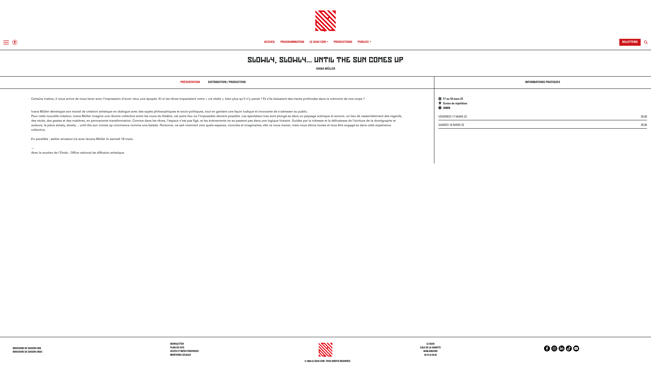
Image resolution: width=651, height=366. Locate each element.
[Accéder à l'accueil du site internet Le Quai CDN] (325, 18)
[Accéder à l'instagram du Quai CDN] (554, 348)
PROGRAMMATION (292, 42)
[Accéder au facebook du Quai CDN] (547, 348)
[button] (6, 42)
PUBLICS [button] (363, 42)
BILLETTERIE (630, 42)
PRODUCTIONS (343, 42)
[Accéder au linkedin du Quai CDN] (562, 348)
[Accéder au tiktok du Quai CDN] (569, 348)
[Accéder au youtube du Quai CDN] (576, 348)
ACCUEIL (269, 42)
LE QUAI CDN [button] (318, 42)
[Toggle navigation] (6, 42)
